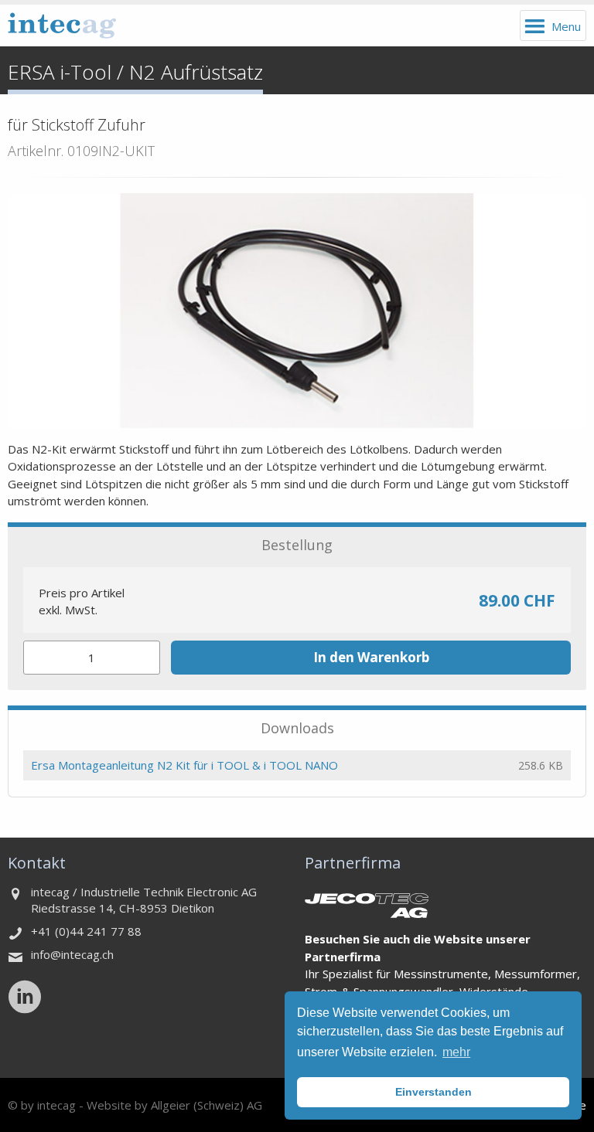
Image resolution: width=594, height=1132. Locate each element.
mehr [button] (456, 1052)
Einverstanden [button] (433, 1092)
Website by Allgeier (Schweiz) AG (174, 1105)
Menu (566, 26)
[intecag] (62, 25)
